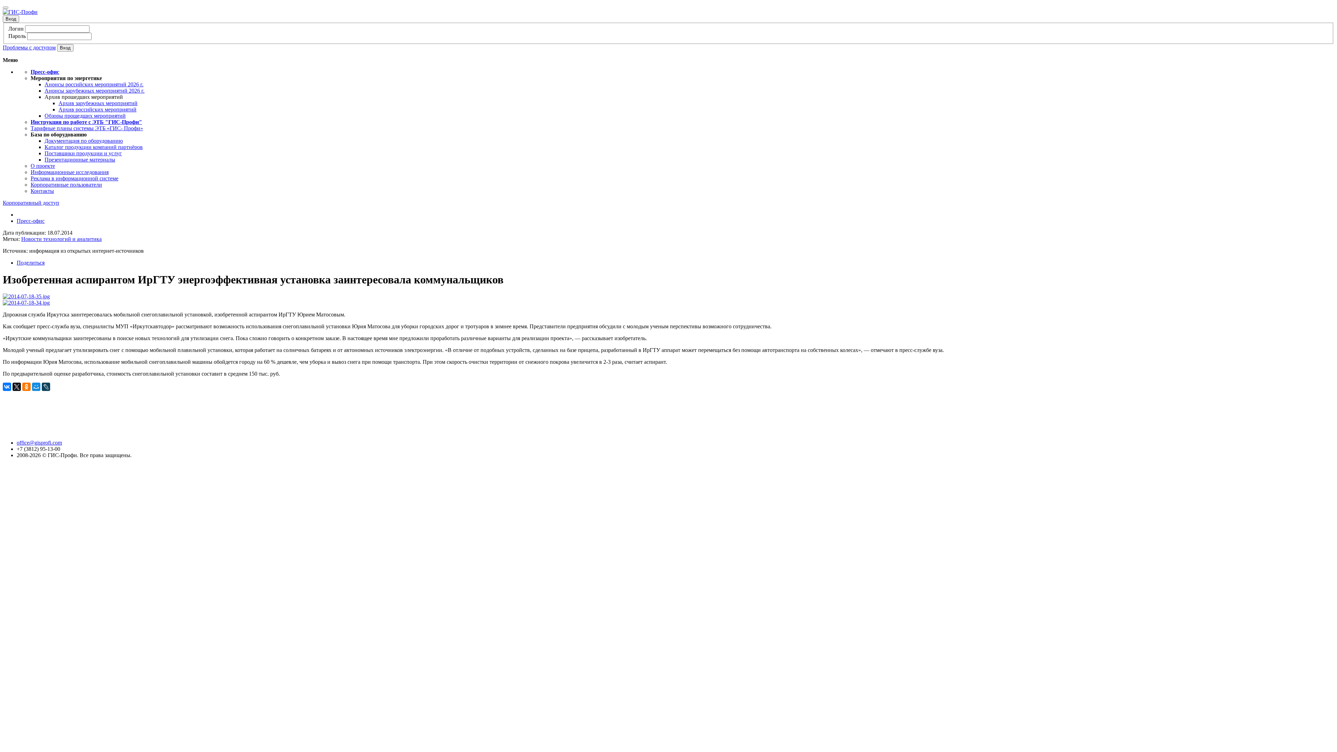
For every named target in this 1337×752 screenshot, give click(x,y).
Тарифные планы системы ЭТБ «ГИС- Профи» (87, 128)
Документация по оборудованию (84, 141)
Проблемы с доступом (29, 47)
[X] (17, 387)
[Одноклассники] (26, 387)
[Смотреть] (26, 296)
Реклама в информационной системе (74, 178)
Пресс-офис (31, 221)
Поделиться (31, 263)
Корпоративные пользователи (66, 185)
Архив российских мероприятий (97, 109)
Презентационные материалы (80, 160)
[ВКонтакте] (7, 387)
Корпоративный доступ (31, 203)
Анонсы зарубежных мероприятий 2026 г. (94, 91)
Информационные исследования (70, 172)
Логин (16, 29)
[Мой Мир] (36, 387)
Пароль (17, 36)
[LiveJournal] (46, 387)
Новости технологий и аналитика (61, 239)
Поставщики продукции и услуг (83, 153)
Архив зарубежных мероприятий (98, 103)
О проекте (43, 166)
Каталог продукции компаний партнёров (94, 147)
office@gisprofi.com (39, 443)
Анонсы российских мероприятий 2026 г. (94, 84)
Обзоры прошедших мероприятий (85, 116)
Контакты (42, 191)
